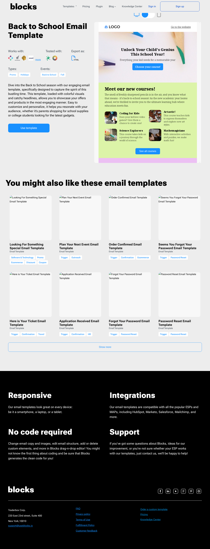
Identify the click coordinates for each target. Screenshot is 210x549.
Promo (13, 74)
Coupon (42, 262)
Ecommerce (17, 262)
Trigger (64, 257)
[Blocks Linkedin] (168, 489)
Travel (41, 334)
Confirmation (127, 257)
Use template (29, 128)
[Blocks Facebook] (160, 489)
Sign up (180, 6)
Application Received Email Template (79, 323)
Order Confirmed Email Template (125, 246)
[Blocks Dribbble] (199, 489)
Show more (105, 347)
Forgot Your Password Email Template (129, 323)
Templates (68, 6)
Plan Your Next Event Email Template (79, 246)
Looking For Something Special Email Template (27, 246)
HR (89, 334)
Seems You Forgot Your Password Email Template (177, 246)
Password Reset (178, 257)
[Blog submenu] (115, 6)
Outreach (76, 257)
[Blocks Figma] (183, 489)
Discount (30, 262)
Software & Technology (22, 257)
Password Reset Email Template (174, 323)
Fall (62, 74)
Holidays (25, 74)
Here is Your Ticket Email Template (28, 323)
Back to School (49, 74)
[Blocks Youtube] (176, 489)
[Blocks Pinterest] (191, 489)
